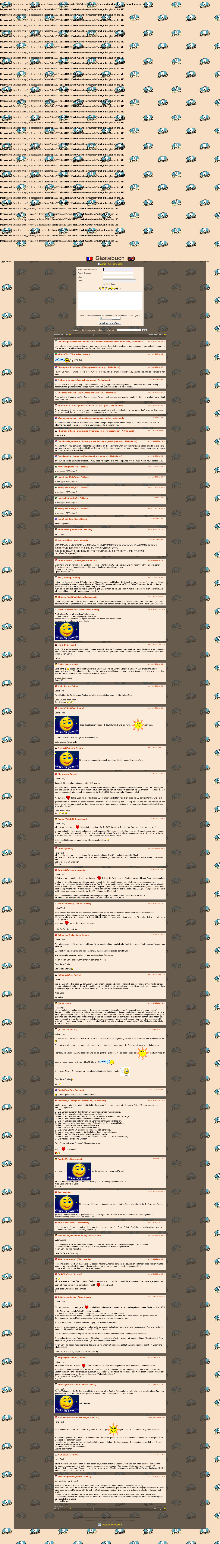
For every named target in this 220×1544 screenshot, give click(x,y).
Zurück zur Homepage (111, 264)
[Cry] (106, 288)
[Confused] (103, 288)
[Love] (111, 288)
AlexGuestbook (104, 1521)
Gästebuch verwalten (111, 1524)
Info (137, 315)
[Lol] (117, 288)
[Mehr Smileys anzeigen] (120, 288)
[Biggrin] (100, 288)
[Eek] (109, 288)
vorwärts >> (161, 338)
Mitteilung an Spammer (124, 1521)
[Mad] (114, 288)
